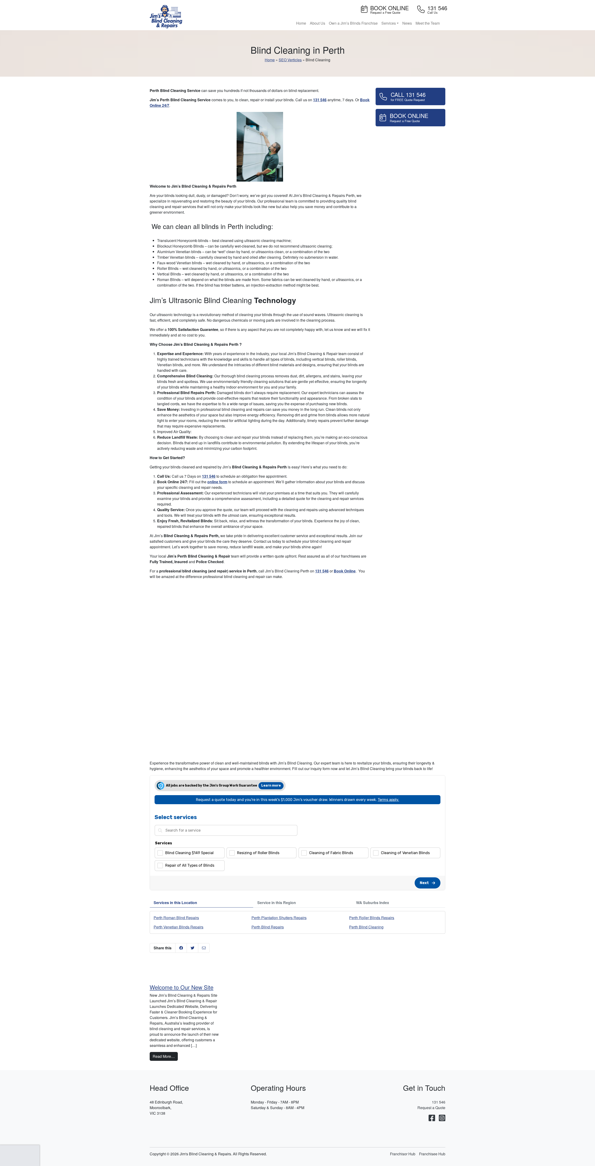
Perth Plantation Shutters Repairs (279, 917)
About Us (317, 23)
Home (301, 23)
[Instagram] (442, 1118)
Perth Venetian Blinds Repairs (178, 927)
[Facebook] (432, 1118)
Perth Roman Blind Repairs (176, 917)
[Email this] (204, 947)
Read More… (165, 1056)
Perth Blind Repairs (267, 927)
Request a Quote (431, 1107)
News (407, 23)
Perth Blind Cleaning (366, 927)
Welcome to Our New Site (181, 987)
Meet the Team (428, 23)
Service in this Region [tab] (276, 902)
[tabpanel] (297, 922)
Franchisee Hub (432, 1153)
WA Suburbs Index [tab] (372, 902)
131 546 (320, 99)
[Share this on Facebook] (181, 947)
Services (388, 23)
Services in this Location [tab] (175, 902)
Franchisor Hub (402, 1153)
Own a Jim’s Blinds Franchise (353, 23)
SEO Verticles (290, 59)
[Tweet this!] (192, 947)
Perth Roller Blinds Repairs (371, 917)
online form (217, 481)
